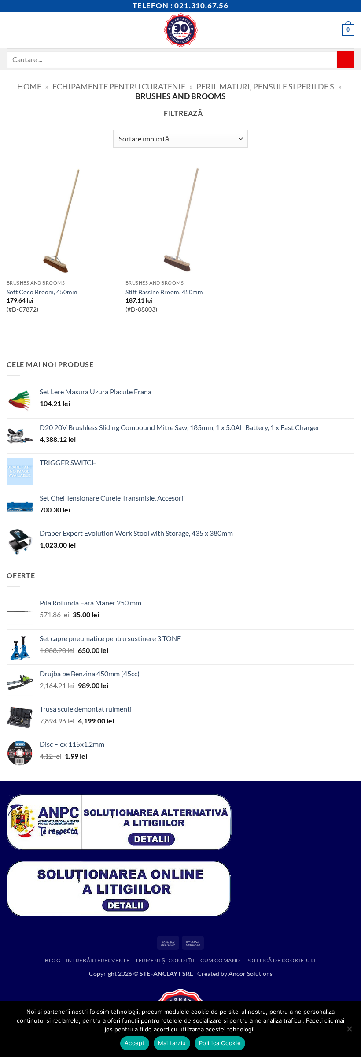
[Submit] (345, 59)
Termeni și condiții (165, 960)
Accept (135, 1042)
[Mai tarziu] (349, 1031)
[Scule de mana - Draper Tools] (180, 30)
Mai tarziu (172, 1042)
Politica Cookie (220, 1042)
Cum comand (220, 960)
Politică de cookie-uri (281, 960)
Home (29, 86)
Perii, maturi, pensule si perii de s (265, 86)
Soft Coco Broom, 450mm (42, 292)
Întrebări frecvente (98, 960)
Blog (52, 960)
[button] (12, 30)
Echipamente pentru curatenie (118, 86)
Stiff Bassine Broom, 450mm (164, 292)
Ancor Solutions (250, 973)
